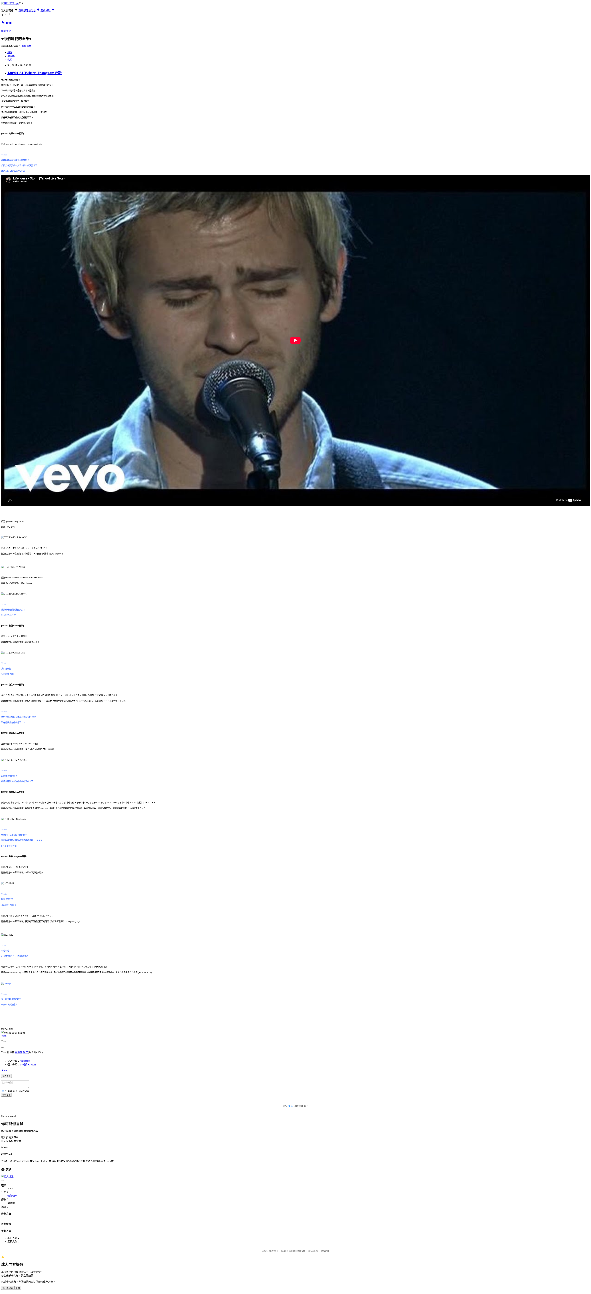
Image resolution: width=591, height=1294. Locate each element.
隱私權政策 (313, 1251)
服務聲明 (325, 1251)
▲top (4, 1070)
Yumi (7, 22)
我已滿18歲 (7, 1288)
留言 (25, 1052)
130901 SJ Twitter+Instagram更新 (34, 73)
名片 (9, 59)
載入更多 (6, 1076)
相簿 (9, 52)
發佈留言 (6, 1095)
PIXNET (272, 1251)
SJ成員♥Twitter (28, 1064)
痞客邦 (18, 1052)
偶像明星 (26, 46)
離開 (18, 1288)
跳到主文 (6, 31)
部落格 (11, 56)
